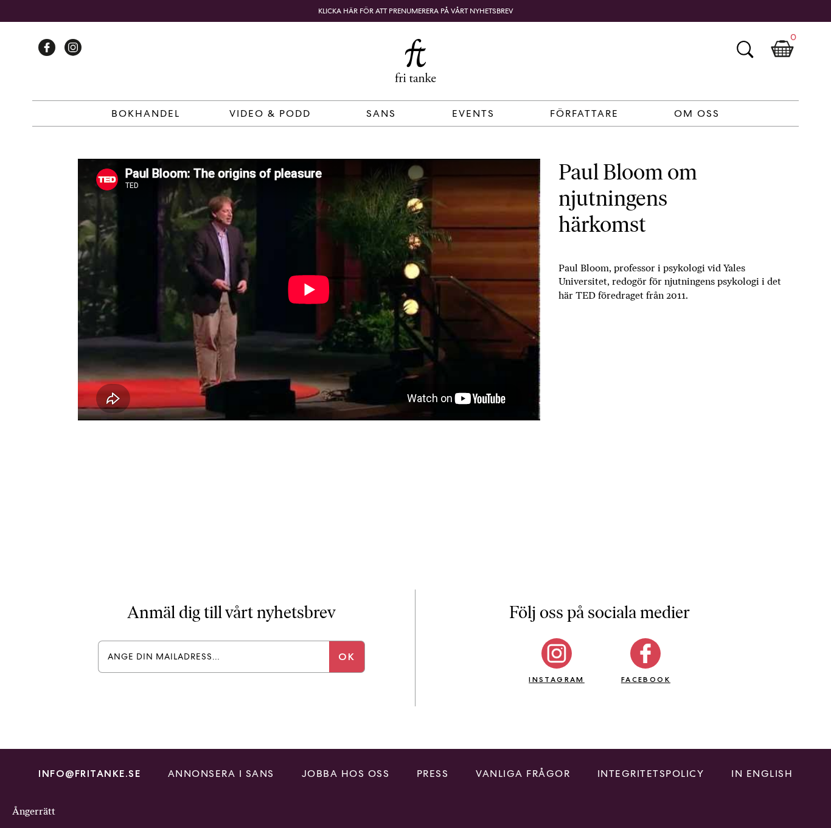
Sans (381, 113)
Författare (584, 113)
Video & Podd (270, 113)
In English (762, 773)
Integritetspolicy (650, 773)
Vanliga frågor (523, 773)
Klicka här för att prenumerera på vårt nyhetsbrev (415, 11)
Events (473, 113)
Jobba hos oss (346, 773)
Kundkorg (782, 49)
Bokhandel (145, 113)
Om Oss (697, 113)
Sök (744, 49)
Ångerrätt (33, 811)
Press (433, 773)
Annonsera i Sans (221, 773)
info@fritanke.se (89, 773)
